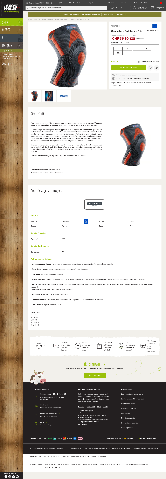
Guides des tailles (128, 404)
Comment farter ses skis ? (53, 467)
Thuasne (115, 26)
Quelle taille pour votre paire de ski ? (57, 464)
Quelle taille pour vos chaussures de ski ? (84, 464)
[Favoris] (150, 68)
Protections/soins (47, 19)
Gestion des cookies (139, 448)
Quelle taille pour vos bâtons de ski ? (111, 464)
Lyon (99, 406)
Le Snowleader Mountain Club (132, 399)
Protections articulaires (62, 19)
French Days (65, 456)
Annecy (81, 406)
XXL (118, 53)
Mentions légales (153, 448)
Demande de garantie (129, 423)
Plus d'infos (82, 425)
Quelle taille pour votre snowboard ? (137, 464)
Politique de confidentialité (121, 448)
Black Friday (55, 456)
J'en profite (121, 14)
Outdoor (37, 19)
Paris (105, 406)
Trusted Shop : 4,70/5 (36, 3)
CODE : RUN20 (108, 14)
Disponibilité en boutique (150, 61)
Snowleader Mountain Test (80, 456)
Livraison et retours (128, 408)
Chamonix (91, 406)
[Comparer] (156, 68)
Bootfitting (125, 413)
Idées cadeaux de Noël (98, 456)
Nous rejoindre (127, 428)
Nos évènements (128, 418)
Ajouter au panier (129, 68)
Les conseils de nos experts (132, 394)
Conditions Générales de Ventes (99, 448)
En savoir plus (116, 85)
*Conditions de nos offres (78, 448)
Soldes (46, 456)
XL (147, 48)
